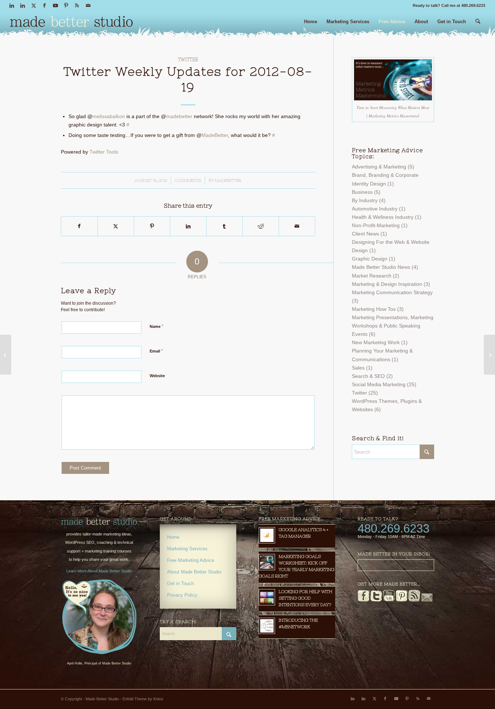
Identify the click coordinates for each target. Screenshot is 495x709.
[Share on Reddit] (261, 226)
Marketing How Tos (374, 309)
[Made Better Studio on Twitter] (376, 600)
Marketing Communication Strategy (392, 292)
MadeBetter (214, 135)
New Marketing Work (376, 342)
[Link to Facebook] (44, 5)
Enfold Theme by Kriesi (142, 699)
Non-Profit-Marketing (376, 225)
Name (156, 326)
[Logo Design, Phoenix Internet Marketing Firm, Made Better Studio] (71, 23)
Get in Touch (180, 583)
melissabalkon (108, 116)
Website (157, 376)
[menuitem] (310, 24)
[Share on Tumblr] (224, 226)
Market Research (371, 276)
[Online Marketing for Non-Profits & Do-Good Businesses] (99, 522)
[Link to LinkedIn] (12, 5)
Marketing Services (187, 548)
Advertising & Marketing (379, 167)
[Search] (478, 24)
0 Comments (188, 180)
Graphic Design (369, 259)
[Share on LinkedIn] (188, 226)
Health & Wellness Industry (382, 217)
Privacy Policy (182, 595)
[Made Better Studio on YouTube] (389, 600)
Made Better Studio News (381, 267)
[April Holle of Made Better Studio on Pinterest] (401, 600)
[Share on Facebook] (79, 226)
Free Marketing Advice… (291, 518)
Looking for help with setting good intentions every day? (305, 598)
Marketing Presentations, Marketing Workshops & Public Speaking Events (392, 325)
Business (362, 192)
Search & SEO (368, 376)
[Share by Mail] (297, 226)
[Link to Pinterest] (66, 5)
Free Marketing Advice (190, 560)
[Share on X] (116, 226)
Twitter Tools (104, 152)
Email (156, 351)
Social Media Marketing (378, 384)
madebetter (179, 116)
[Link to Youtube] (55, 5)
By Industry (365, 200)
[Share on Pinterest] (152, 226)
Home (173, 537)
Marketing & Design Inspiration (387, 284)
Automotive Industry (375, 209)
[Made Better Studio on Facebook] (363, 600)
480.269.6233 (393, 528)
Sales (358, 368)
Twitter (188, 59)
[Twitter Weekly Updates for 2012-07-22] (5, 355)
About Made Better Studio (194, 572)
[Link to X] (33, 5)
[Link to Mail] (88, 5)
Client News (365, 234)
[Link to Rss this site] (77, 5)
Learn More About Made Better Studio (99, 571)
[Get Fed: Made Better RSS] (414, 600)
